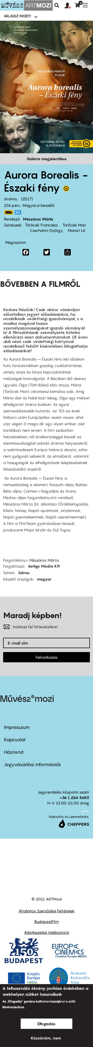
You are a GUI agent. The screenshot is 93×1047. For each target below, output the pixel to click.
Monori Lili (76, 230)
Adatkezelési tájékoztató (46, 932)
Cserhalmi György (46, 230)
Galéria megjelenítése (47, 158)
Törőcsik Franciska (41, 225)
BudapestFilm (46, 921)
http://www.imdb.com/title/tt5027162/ (8, 212)
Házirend (14, 752)
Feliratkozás (46, 657)
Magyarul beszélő (38, 205)
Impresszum (17, 727)
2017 (27, 198)
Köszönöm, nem (46, 1038)
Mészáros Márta (38, 219)
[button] (70, 5)
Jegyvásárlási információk (32, 764)
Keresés (56, 5)
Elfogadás (46, 1023)
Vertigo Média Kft (44, 566)
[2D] (19, 212)
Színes (24, 572)
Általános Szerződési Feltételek (47, 911)
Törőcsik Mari (73, 225)
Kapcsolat (15, 739)
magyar (44, 579)
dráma (10, 198)
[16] (66, 189)
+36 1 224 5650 (74, 797)
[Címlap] (26, 5)
